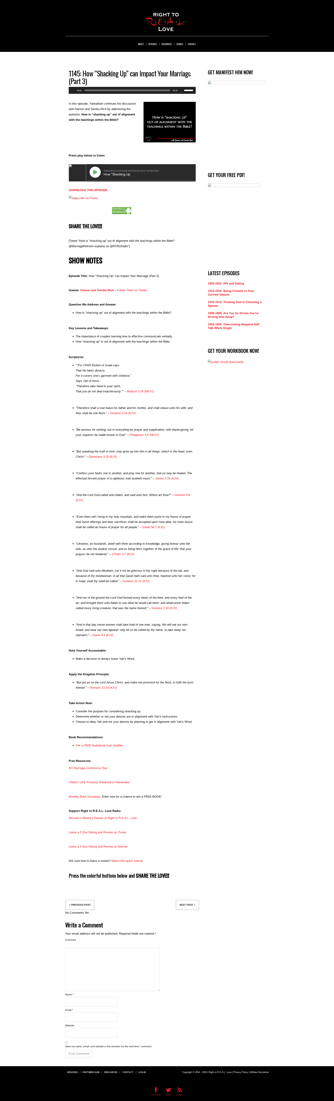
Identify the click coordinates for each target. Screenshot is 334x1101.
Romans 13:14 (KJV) (103, 687)
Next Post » (187, 905)
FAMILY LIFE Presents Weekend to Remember (99, 782)
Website (69, 1025)
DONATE (180, 44)
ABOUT (141, 44)
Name (69, 994)
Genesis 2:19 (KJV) (164, 608)
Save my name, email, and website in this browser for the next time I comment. (108, 1046)
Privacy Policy (240, 1072)
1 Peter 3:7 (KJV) (123, 554)
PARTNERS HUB (91, 1072)
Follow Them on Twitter (132, 290)
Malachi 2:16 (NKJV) (140, 391)
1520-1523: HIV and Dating (226, 283)
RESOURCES (167, 44)
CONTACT (192, 44)
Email (69, 1010)
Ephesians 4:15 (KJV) (103, 456)
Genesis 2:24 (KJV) (123, 413)
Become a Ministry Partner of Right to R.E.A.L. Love (103, 818)
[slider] (189, 90)
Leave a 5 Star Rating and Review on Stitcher (98, 846)
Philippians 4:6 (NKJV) (144, 435)
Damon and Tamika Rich (97, 290)
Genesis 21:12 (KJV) (136, 581)
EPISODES (153, 44)
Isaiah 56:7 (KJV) (153, 527)
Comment (70, 939)
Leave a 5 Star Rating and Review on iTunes (97, 832)
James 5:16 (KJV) (167, 478)
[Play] (73, 90)
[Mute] (181, 90)
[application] (132, 90)
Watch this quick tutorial (127, 861)
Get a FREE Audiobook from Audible (99, 745)
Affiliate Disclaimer (259, 1072)
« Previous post (80, 905)
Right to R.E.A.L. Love (220, 1072)
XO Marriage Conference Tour (88, 768)
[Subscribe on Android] (121, 210)
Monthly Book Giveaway (84, 796)
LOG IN (142, 1072)
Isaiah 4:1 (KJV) (102, 635)
